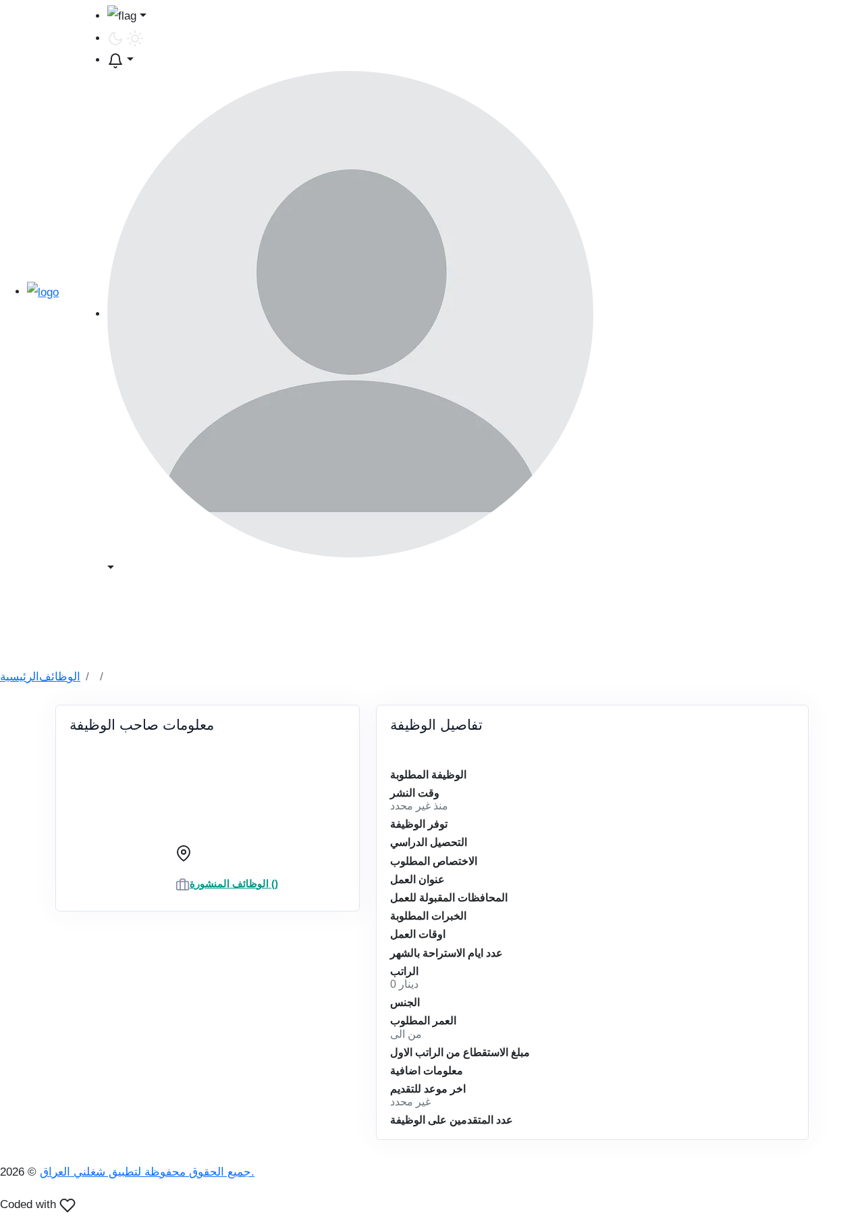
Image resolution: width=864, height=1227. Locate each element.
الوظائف (59, 676)
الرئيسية (19, 676)
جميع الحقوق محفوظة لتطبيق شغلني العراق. (147, 1172)
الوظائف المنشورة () (234, 883)
